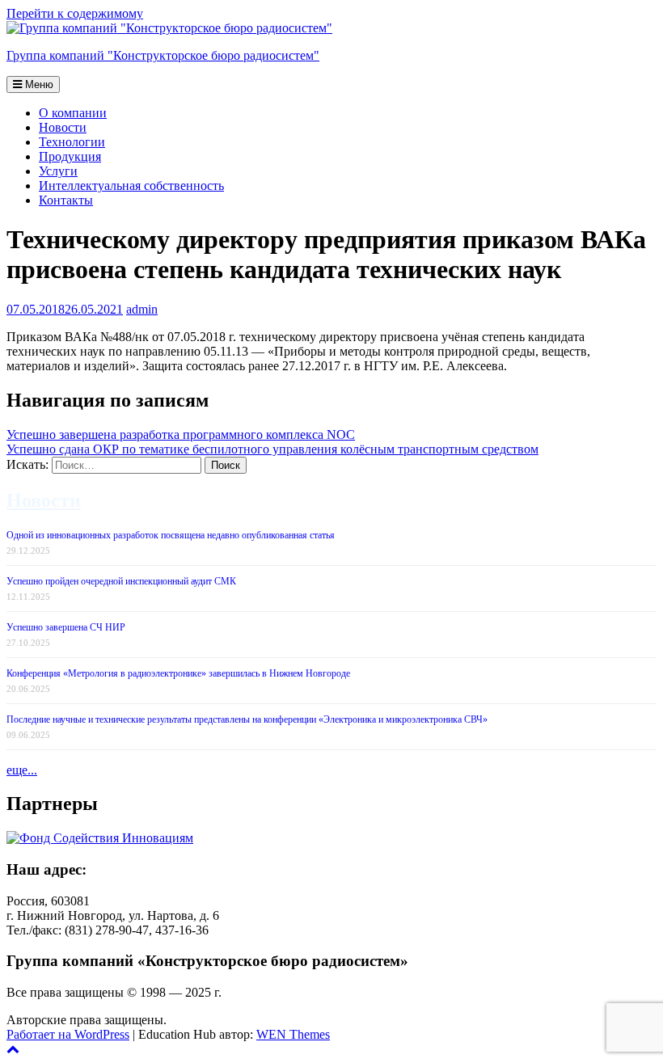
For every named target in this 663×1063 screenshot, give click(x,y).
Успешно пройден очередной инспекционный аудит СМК (121, 581)
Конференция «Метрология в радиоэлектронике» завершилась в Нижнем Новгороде (178, 673)
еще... (21, 770)
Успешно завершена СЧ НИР (65, 627)
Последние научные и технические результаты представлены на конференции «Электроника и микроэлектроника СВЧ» (247, 719)
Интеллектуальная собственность (131, 185)
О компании (73, 113)
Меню (37, 84)
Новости (63, 127)
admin (142, 309)
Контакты (66, 200)
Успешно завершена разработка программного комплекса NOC (180, 434)
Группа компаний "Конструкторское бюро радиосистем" (162, 55)
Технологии (72, 142)
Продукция (70, 156)
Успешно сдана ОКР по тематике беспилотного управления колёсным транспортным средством (272, 449)
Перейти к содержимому (74, 13)
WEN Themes (293, 1034)
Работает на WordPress (67, 1034)
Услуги (58, 171)
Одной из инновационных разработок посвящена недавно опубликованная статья (170, 535)
